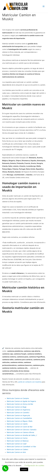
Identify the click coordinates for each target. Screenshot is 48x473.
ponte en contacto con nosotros (29, 382)
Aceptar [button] (24, 469)
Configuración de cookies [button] (34, 465)
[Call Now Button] (5, 468)
